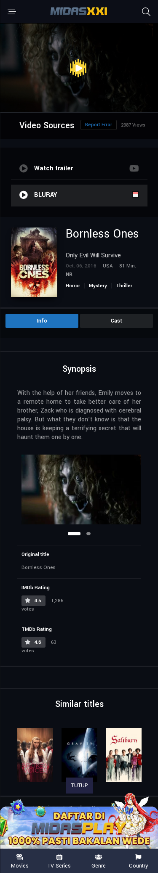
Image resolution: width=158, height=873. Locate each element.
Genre (98, 865)
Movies (20, 865)
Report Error (98, 125)
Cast (117, 321)
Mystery (98, 285)
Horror (73, 285)
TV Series (59, 865)
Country (138, 865)
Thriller (124, 285)
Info (42, 321)
